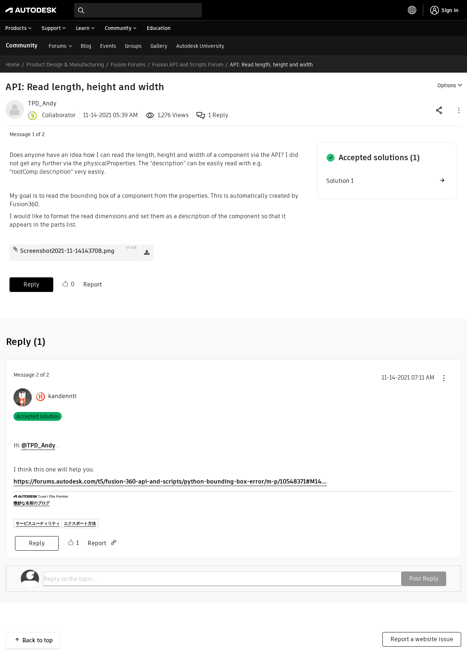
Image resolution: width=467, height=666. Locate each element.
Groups (133, 46)
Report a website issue (421, 639)
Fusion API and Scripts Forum (187, 64)
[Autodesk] (31, 10)
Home (13, 64)
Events (108, 46)
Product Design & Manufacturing (65, 64)
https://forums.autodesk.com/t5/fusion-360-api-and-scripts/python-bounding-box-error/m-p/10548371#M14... (170, 481)
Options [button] (446, 85)
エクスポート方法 (80, 523)
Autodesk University (200, 46)
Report (92, 284)
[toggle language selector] (412, 10)
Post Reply (424, 578)
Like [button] (65, 283)
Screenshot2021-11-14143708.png (67, 251)
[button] (458, 110)
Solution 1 (340, 181)
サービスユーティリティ (38, 523)
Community (22, 45)
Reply (31, 284)
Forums (57, 46)
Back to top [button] (37, 640)
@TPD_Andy (38, 445)
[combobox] (138, 10)
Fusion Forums (128, 64)
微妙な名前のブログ (31, 503)
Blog (86, 46)
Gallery (158, 46)
